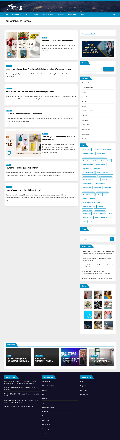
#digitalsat (96, 149)
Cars (97, 179)
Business (105, 172)
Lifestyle (8, 66)
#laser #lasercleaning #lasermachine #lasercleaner (96, 160)
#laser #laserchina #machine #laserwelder (94, 157)
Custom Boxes (105, 179)
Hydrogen (92, 198)
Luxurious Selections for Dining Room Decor (24, 114)
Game (84, 106)
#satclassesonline (100, 164)
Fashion (27, 14)
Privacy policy (84, 394)
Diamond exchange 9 (88, 191)
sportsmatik (104, 217)
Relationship (48, 14)
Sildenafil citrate (87, 217)
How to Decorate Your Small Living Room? (23, 190)
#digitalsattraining (106, 149)
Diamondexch (97, 187)
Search (84, 63)
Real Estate (86, 125)
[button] (114, 14)
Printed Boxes (86, 213)
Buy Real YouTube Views (89, 176)
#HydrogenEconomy (88, 153)
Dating (84, 92)
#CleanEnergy (86, 149)
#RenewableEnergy (88, 164)
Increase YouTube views (89, 206)
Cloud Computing (87, 87)
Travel (36, 14)
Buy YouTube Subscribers (105, 176)
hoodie (85, 198)
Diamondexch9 (107, 187)
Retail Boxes (103, 213)
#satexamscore (87, 168)
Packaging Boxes (87, 210)
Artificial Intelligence (88, 172)
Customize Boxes (87, 183)
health (105, 194)
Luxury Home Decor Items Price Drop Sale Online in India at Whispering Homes (38, 69)
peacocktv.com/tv (100, 210)
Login (82, 14)
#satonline (97, 168)
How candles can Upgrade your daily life (22, 168)
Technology (86, 134)
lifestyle (100, 206)
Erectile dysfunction (88, 194)
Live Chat (85, 120)
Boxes (98, 172)
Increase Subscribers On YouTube (91, 202)
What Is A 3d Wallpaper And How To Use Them (97, 278)
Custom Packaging (100, 183)
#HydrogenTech (101, 153)
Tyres (90, 221)
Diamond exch (87, 187)
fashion (98, 194)
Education (85, 97)
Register (61, 14)
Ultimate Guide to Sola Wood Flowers (57, 41)
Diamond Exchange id (102, 191)
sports (96, 217)
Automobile (16, 14)
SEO (110, 213)
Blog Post (72, 14)
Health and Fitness (88, 111)
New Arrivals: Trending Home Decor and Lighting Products (30, 91)
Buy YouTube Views (88, 179)
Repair (95, 213)
